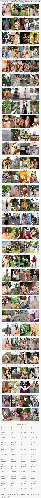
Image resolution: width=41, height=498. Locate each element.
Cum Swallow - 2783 (24, 486)
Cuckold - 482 (4, 442)
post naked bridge (25, 86)
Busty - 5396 (3, 437)
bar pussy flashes (16, 58)
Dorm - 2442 (33, 444)
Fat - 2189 (33, 447)
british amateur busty (25, 267)
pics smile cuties (7, 58)
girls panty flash (34, 281)
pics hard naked (7, 364)
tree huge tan (7, 267)
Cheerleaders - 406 (34, 437)
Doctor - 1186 (3, 444)
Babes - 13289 (14, 430)
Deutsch (5, 496)
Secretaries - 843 (24, 478)
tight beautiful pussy (7, 379)
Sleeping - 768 (24, 481)
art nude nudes (7, 72)
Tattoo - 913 (3, 488)
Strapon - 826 (3, 486)
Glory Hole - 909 (24, 454)
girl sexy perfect (6, 44)
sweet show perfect (34, 114)
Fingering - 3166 (24, 449)
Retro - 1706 (33, 476)
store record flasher (7, 393)
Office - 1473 (33, 469)
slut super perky (7, 239)
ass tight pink (25, 58)
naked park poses (25, 379)
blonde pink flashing (34, 393)
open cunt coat (7, 211)
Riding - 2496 (3, 478)
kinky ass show (16, 379)
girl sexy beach (7, 281)
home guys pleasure (34, 30)
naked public (7, 100)
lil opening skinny (16, 86)
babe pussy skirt (34, 407)
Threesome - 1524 (24, 488)
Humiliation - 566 (24, 459)
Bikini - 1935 (33, 432)
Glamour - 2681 (14, 454)
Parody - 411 (13, 452)
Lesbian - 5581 (4, 464)
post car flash (16, 211)
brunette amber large (16, 72)
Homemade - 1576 (4, 459)
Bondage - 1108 (4, 435)
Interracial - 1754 (4, 461)
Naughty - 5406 (14, 469)
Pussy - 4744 (3, 476)
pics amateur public (34, 16)
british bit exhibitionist (25, 211)
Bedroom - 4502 (24, 432)
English (2, 496)
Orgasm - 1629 (24, 471)
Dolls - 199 (23, 444)
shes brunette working (16, 225)
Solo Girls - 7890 (24, 483)
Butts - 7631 (13, 437)
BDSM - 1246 (3, 432)
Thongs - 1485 (14, 488)
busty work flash (25, 16)
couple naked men (34, 364)
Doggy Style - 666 (14, 444)
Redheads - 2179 (24, 476)
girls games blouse (25, 197)
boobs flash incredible (25, 30)
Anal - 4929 (23, 427)
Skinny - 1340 (4, 481)
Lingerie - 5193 (24, 464)
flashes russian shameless (16, 114)
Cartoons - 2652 (34, 461)
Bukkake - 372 (34, 435)
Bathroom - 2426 (24, 430)
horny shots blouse (25, 114)
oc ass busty (34, 225)
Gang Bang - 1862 (34, 452)
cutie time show (25, 239)
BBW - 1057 (33, 430)
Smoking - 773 (34, 481)
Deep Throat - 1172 (34, 488)
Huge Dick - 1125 (24, 442)
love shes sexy (25, 100)
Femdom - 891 (4, 449)
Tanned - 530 (33, 486)
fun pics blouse (34, 44)
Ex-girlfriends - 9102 (4, 454)
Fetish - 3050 (13, 449)
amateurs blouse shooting (7, 197)
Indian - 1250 (33, 459)
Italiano (15, 496)
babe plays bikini (34, 379)
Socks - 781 (3, 483)
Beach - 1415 (13, 432)
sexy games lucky (34, 58)
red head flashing (16, 267)
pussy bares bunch (16, 16)
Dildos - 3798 (33, 442)
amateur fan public (34, 72)
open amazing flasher (34, 197)
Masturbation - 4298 (24, 466)
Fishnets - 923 (34, 449)
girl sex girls (25, 183)
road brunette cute (25, 253)
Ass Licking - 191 (14, 464)
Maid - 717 (3, 466)
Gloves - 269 (33, 454)
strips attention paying (7, 407)
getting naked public (16, 30)
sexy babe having (34, 253)
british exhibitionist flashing (25, 393)
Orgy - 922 (33, 471)
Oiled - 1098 (3, 471)
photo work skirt (7, 16)
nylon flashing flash (16, 407)
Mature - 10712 (34, 466)
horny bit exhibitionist (7, 183)
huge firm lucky (7, 225)
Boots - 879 (13, 435)
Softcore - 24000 (14, 483)
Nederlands (11, 496)
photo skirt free (16, 44)
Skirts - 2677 (13, 481)
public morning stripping (34, 239)
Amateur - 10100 (14, 427)
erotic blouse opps (16, 239)
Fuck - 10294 (3, 452)
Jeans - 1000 (23, 461)
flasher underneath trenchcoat (16, 365)
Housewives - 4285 (14, 459)
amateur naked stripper (7, 86)
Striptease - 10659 (14, 486)
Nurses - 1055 (24, 469)
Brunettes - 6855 (24, 435)
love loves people (25, 225)
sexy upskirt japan (25, 281)
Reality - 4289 (14, 476)
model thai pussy (34, 183)
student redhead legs (16, 197)
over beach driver (25, 407)
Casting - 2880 (24, 437)
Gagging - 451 (24, 452)
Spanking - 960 (34, 483)
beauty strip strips (16, 183)
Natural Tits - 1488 (4, 469)
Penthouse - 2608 (4, 430)
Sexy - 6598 (33, 478)
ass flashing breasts (34, 267)
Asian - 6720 (33, 427)
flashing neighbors (25, 364)
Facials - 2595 (24, 447)
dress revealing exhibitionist (16, 100)
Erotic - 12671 (4, 447)
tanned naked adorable (34, 100)
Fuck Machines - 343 (34, 464)
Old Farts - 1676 (14, 471)
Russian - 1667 (14, 478)
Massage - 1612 (14, 466)
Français (8, 496)
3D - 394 (3, 427)
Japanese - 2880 (14, 461)
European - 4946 (14, 447)
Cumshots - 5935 (14, 442)
